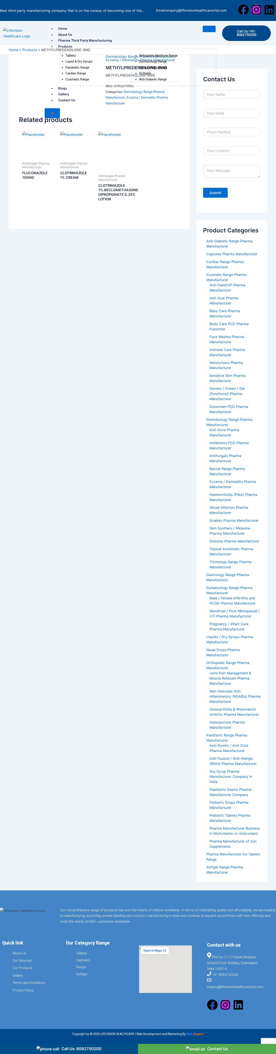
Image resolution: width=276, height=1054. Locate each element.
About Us (65, 35)
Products (65, 47)
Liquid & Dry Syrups (79, 61)
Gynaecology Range (153, 67)
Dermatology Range (153, 61)
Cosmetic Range (77, 79)
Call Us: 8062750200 (81, 1048)
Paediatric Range (77, 67)
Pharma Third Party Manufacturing (85, 40)
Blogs (62, 88)
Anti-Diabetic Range (153, 79)
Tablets (71, 56)
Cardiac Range (76, 73)
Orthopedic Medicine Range (158, 56)
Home (62, 29)
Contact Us (66, 100)
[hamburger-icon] (209, 29)
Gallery (63, 94)
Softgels (145, 73)
